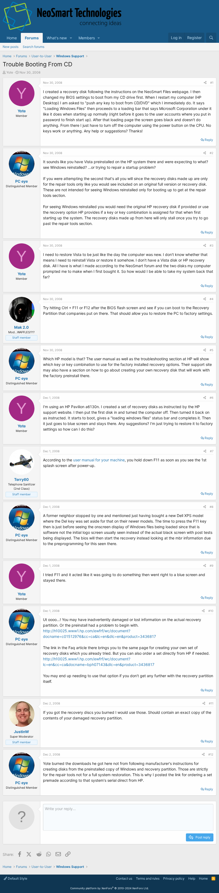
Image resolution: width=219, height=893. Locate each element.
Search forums (33, 47)
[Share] (205, 83)
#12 (210, 754)
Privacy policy (174, 878)
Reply (209, 140)
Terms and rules (147, 878)
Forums (32, 38)
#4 (211, 299)
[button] (71, 38)
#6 (211, 398)
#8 (211, 507)
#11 (211, 703)
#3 (211, 245)
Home (12, 38)
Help (191, 878)
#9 (211, 566)
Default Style (17, 878)
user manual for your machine (99, 460)
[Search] (211, 38)
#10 (210, 611)
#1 (211, 83)
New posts (10, 47)
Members (87, 38)
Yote (9, 72)
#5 (211, 350)
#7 (211, 451)
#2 (211, 153)
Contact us (124, 878)
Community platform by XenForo (109, 888)
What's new (57, 38)
